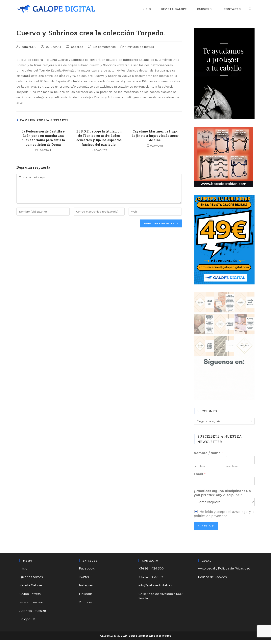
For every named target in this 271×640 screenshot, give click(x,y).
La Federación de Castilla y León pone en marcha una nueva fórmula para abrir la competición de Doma (43, 138)
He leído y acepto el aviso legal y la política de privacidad (224, 514)
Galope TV (27, 619)
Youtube (85, 602)
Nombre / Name (208, 453)
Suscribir (206, 526)
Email (200, 474)
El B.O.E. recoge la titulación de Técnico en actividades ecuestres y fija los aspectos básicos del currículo (99, 138)
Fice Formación (31, 602)
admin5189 (29, 47)
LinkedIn (85, 594)
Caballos (77, 47)
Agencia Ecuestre (32, 611)
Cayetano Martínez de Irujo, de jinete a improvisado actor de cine (155, 135)
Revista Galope (30, 585)
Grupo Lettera (30, 594)
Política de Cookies (212, 577)
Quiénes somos (31, 577)
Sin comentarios (104, 47)
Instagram (86, 585)
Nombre (199, 466)
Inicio (23, 568)
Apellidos (232, 466)
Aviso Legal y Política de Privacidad (224, 568)
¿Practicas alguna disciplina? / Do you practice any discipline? (222, 493)
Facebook (86, 568)
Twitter (84, 577)
